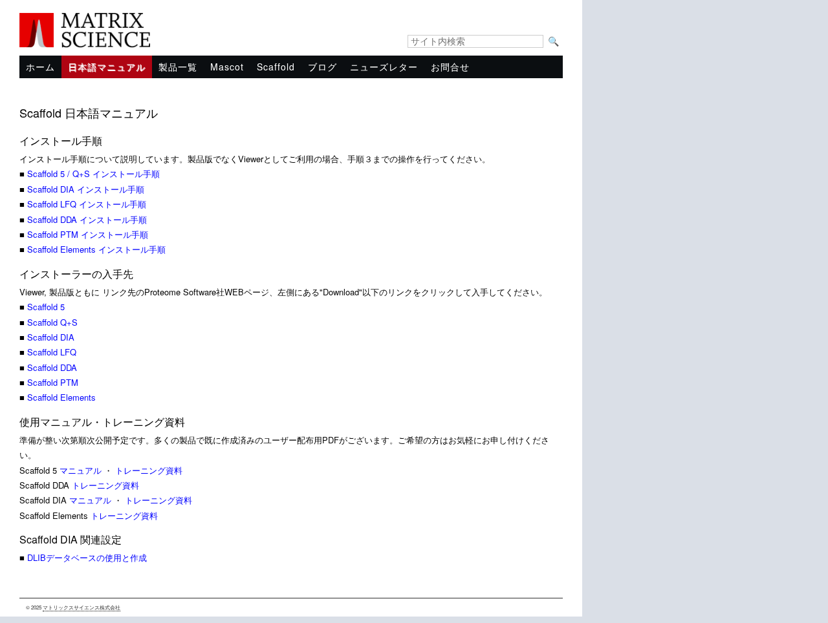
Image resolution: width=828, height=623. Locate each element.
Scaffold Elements (61, 397)
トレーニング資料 (148, 470)
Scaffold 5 (46, 307)
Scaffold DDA (52, 367)
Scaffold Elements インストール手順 (96, 249)
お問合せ (450, 66)
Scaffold (276, 66)
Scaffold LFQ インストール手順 (86, 204)
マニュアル (82, 470)
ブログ (322, 66)
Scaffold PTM (52, 382)
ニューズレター (384, 66)
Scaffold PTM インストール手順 (87, 234)
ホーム (40, 66)
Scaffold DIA (50, 337)
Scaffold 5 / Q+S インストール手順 (93, 173)
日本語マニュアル (107, 66)
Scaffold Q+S (52, 322)
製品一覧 (177, 66)
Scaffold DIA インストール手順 (85, 189)
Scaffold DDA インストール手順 (87, 219)
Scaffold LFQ (51, 352)
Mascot (227, 66)
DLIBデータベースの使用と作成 (87, 557)
